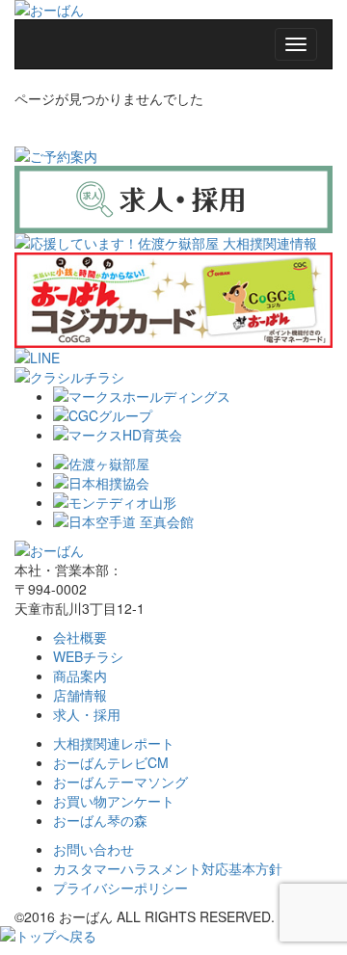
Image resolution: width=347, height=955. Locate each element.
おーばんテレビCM (111, 762)
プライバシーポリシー (120, 887)
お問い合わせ (93, 849)
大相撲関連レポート (113, 743)
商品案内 (80, 675)
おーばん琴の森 (100, 820)
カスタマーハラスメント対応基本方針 (167, 868)
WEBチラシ (88, 656)
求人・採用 (86, 714)
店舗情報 (80, 694)
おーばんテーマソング (120, 781)
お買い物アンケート (113, 800)
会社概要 (80, 637)
